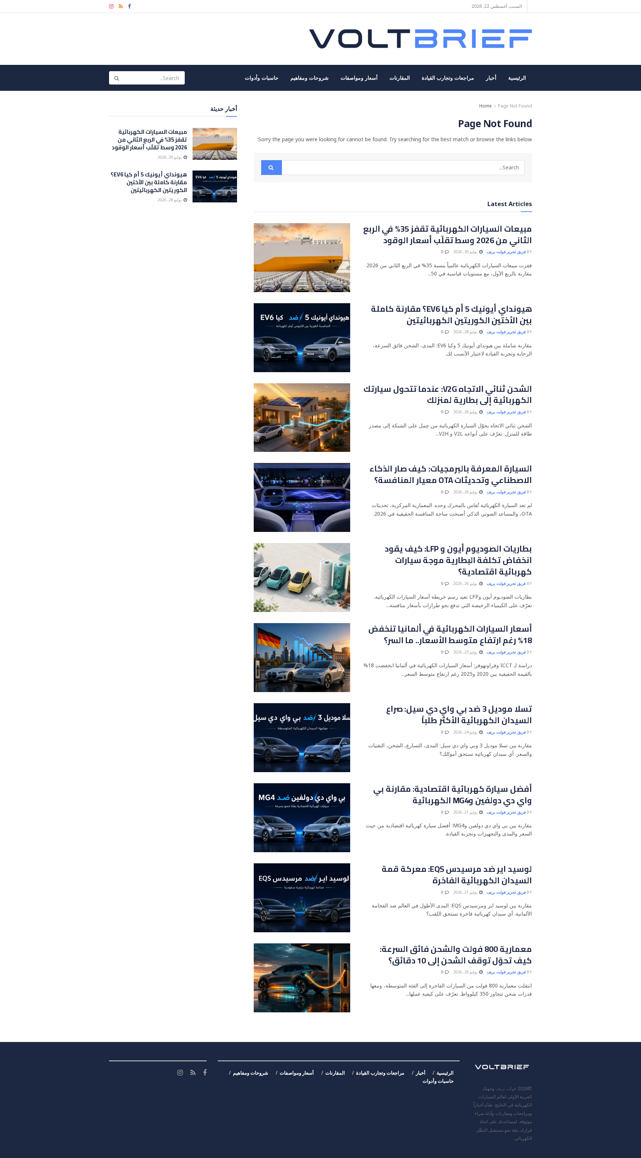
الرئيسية (517, 77)
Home (485, 106)
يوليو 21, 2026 (466, 812)
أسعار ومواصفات (359, 77)
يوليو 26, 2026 (466, 411)
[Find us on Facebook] (129, 6)
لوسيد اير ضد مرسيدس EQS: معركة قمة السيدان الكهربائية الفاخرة (457, 874)
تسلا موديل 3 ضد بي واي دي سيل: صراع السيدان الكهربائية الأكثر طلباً (459, 714)
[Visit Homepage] (420, 39)
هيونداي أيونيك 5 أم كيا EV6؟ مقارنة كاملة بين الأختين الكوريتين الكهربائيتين (451, 314)
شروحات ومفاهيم (309, 77)
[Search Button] (116, 78)
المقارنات (399, 77)
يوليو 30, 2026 (466, 251)
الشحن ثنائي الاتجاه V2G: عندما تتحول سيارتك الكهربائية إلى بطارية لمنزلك (448, 394)
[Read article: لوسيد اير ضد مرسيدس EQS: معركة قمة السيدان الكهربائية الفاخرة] (302, 897)
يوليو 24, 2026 (466, 732)
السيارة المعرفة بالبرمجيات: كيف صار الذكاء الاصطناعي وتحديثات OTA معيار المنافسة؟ (450, 474)
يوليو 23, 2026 (466, 652)
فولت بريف (506, 1088)
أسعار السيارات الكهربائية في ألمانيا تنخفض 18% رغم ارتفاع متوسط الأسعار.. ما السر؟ (450, 634)
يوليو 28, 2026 (466, 331)
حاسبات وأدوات (262, 77)
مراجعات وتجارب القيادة (448, 77)
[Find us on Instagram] (111, 6)
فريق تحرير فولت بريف (506, 251)
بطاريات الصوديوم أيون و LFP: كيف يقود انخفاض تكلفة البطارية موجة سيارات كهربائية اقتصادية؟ (458, 560)
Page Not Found (515, 106)
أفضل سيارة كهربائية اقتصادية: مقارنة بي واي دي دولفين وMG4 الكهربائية (452, 794)
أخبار (491, 77)
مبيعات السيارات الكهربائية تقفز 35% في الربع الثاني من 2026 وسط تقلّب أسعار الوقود (447, 234)
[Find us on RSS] (121, 6)
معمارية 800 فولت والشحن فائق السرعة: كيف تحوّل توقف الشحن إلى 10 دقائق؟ (456, 954)
